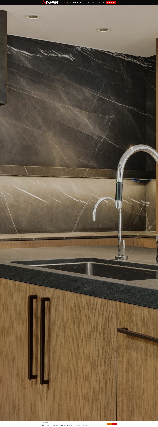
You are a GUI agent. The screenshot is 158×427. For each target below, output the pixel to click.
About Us (69, 2)
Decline (109, 424)
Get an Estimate (111, 2)
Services (75, 2)
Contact (93, 2)
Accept (114, 424)
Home (64, 2)
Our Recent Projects (84, 2)
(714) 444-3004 (101, 2)
